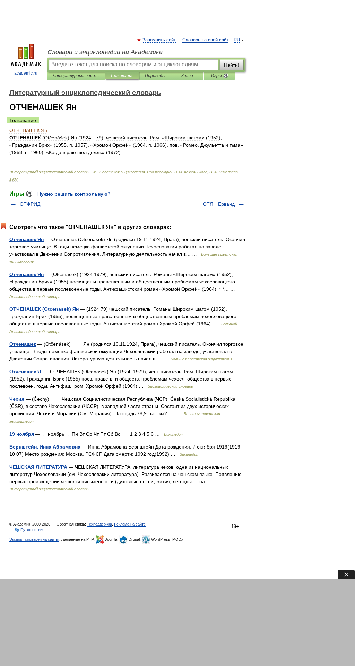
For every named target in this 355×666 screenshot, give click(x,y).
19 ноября (21, 434)
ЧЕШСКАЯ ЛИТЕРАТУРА (38, 467)
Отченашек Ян (26, 239)
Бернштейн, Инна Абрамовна (44, 447)
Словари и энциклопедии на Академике (105, 52)
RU (237, 39)
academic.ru (25, 73)
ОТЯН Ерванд (219, 204)
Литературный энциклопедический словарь (76, 75)
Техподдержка (99, 524)
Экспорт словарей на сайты (34, 539)
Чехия (16, 399)
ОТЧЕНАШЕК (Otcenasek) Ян (44, 309)
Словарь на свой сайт (205, 39)
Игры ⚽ (219, 75)
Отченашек (22, 344)
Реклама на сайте (130, 524)
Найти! (231, 65)
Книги (187, 75)
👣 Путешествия (29, 530)
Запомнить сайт (159, 39)
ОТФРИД (30, 204)
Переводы (155, 75)
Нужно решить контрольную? (74, 194)
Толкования (121, 75)
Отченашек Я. (25, 371)
